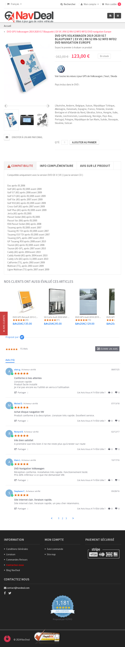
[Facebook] (5, 593)
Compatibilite (22, 166)
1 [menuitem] (58, 518)
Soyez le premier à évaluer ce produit (73, 47)
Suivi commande (55, 549)
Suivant (48, 106)
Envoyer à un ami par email (27, 137)
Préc (6, 106)
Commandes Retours (17, 559)
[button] (107, 348)
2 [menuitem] (62, 518)
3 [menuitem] (66, 518)
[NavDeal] (29, 17)
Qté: (57, 142)
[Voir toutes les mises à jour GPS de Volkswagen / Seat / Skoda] (61, 69)
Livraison (10, 554)
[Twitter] (9, 593)
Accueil (7, 25)
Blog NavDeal (13, 570)
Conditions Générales (17, 549)
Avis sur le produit (95, 166)
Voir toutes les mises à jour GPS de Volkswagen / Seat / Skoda (86, 76)
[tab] (10, 361)
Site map (51, 554)
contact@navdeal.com (18, 587)
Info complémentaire (56, 166)
